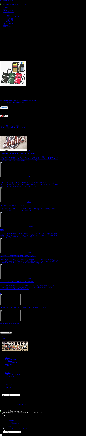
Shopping (9, 364)
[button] (20, 432)
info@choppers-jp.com (19, 404)
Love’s (7, 365)
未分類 (17, 126)
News (3, 126)
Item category (13, 362)
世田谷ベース (10, 126)
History (10, 361)
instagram (9, 384)
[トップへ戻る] (1, 435)
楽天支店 (7, 373)
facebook (8, 387)
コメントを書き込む (6, 332)
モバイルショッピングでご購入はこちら (12, 102)
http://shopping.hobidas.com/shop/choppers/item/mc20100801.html (18, 100)
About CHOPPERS (10, 359)
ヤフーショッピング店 (13, 374)
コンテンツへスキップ (6, 1)
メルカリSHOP (9, 376)
